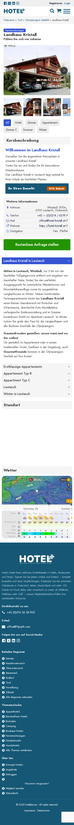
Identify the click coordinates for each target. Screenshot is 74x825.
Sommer (28, 130)
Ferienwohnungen (14, 30)
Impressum (29, 810)
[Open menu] (66, 11)
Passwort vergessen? (37, 783)
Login (67, 3)
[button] (64, 70)
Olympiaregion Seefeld (37, 20)
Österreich (9, 20)
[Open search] (52, 11)
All (7, 123)
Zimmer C (11, 130)
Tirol (19, 20)
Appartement (50, 123)
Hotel (18, 123)
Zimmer (31, 123)
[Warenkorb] (58, 11)
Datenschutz (43, 810)
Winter (43, 130)
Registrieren (56, 3)
